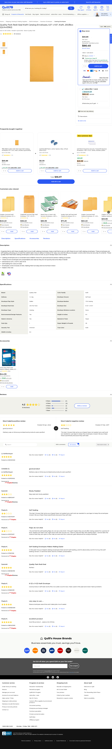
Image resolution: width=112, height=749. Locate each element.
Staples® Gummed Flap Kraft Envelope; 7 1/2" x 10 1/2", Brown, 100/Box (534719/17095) (29, 215)
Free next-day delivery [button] (7, 382)
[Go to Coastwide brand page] (35, 651)
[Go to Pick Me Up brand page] (43, 651)
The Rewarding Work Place (92, 692)
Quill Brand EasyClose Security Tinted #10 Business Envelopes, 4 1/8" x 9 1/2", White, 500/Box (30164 (92, 149)
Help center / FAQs (8, 698)
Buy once (86, 31)
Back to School (45, 14)
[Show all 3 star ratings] (58, 405)
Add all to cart (56, 181)
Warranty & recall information (10, 704)
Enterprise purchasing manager (38, 708)
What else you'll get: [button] (89, 103)
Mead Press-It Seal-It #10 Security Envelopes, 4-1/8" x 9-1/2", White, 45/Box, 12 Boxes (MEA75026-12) (49, 215)
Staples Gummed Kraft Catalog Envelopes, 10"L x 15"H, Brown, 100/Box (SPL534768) (7, 215)
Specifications (20, 238)
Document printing (35, 705)
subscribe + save (56, 14)
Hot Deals (28, 14)
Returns (4, 689)
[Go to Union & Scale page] (77, 651)
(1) (66, 406)
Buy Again (36, 14)
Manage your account (8, 692)
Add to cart (98, 66)
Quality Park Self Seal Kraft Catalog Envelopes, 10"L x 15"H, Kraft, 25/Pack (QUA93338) (69, 215)
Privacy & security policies (9, 706)
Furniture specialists (35, 711)
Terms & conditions (26, 740)
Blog (85, 689)
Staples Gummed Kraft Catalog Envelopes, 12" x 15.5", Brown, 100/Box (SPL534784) (89, 215)
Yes (47, 455)
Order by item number (63, 695)
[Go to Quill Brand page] (27, 651)
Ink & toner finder (62, 689)
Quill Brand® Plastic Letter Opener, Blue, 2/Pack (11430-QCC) (53, 149)
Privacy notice (37, 740)
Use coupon (74, 666)
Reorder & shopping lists (64, 686)
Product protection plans (36, 714)
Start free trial (103, 77)
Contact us (5, 709)
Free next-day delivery (87, 111)
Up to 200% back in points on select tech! (56, 2)
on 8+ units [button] (8, 378)
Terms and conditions (47, 670)
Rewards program (34, 689)
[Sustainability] (3, 274)
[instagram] (48, 677)
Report (62, 455)
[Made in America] (10, 274)
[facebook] (57, 677)
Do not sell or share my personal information (80, 740)
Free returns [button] (83, 116)
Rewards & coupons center (65, 698)
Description (5, 238)
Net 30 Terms (33, 698)
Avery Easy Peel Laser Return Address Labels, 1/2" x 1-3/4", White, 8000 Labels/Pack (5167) (8, 368)
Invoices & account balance (10, 695)
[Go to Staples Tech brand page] (68, 651)
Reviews (46, 238)
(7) (66, 401)
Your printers (60, 692)
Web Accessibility (89, 698)
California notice (49, 740)
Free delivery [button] (25, 227)
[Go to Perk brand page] (52, 651)
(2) (66, 408)
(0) (66, 403)
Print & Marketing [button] (68, 14)
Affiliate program (34, 720)
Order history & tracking (9, 686)
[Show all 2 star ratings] (58, 408)
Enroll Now (86, 48)
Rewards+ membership (36, 686)
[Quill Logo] (7, 7)
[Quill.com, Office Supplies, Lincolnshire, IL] (7, 734)
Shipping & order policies (9, 701)
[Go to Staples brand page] (60, 651)
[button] (71, 8)
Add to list (83, 120)
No (54, 455)
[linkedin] (52, 677)
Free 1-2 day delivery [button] (7, 227)
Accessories (34, 238)
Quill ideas (32, 717)
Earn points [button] (105, 26)
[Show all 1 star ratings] (57, 410)
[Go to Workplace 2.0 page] (85, 651)
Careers (86, 695)
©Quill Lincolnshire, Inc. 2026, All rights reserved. (25, 734)
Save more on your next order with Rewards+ (19, 2)
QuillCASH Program (35, 692)
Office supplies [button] (82, 14)
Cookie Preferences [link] (61, 740)
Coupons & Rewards (17, 14)
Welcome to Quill (89, 686)
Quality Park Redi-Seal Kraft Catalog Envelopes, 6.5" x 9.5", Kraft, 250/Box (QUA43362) (16, 149)
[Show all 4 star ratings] (58, 403)
